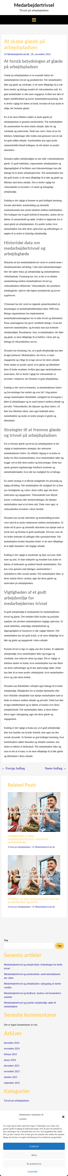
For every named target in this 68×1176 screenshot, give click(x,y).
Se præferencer (34, 1164)
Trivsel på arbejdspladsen (19, 847)
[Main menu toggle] (34, 20)
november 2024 (12, 1048)
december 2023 (11, 1065)
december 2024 (11, 1042)
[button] (63, 1116)
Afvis (34, 1155)
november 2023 (12, 1071)
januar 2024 (10, 1060)
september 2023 (12, 1082)
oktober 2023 (10, 1077)
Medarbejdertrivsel (34, 5)
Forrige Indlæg (13, 768)
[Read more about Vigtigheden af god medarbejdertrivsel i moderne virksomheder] (34, 811)
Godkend (34, 1146)
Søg (6, 940)
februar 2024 (10, 1054)
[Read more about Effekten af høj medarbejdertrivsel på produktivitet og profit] (34, 874)
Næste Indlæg (55, 768)
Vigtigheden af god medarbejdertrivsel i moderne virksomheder (28, 839)
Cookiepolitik (32, 1171)
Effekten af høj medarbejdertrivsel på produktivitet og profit (33, 900)
